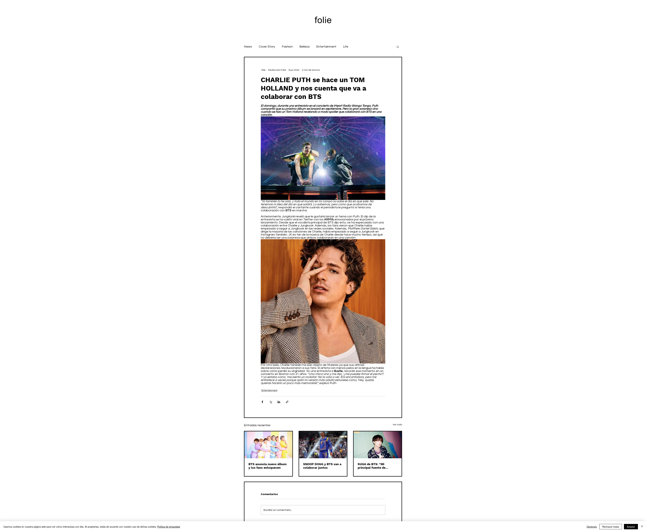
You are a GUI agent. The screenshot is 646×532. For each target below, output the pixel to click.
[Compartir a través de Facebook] (262, 401)
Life (345, 46)
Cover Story (267, 46)
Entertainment (326, 46)
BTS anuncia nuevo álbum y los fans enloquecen (267, 465)
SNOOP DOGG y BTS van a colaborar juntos (322, 465)
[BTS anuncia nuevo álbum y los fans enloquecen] (268, 444)
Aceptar (631, 526)
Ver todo (397, 424)
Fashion (287, 46)
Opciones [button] (592, 526)
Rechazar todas (610, 526)
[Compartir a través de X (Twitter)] (270, 401)
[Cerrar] (642, 526)
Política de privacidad (168, 526)
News (248, 46)
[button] (397, 46)
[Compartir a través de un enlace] (287, 401)
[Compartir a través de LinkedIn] (278, 401)
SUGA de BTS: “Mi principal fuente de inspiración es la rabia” (374, 465)
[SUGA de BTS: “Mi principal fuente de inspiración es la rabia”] (378, 444)
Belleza (304, 46)
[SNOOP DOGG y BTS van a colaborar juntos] (323, 444)
